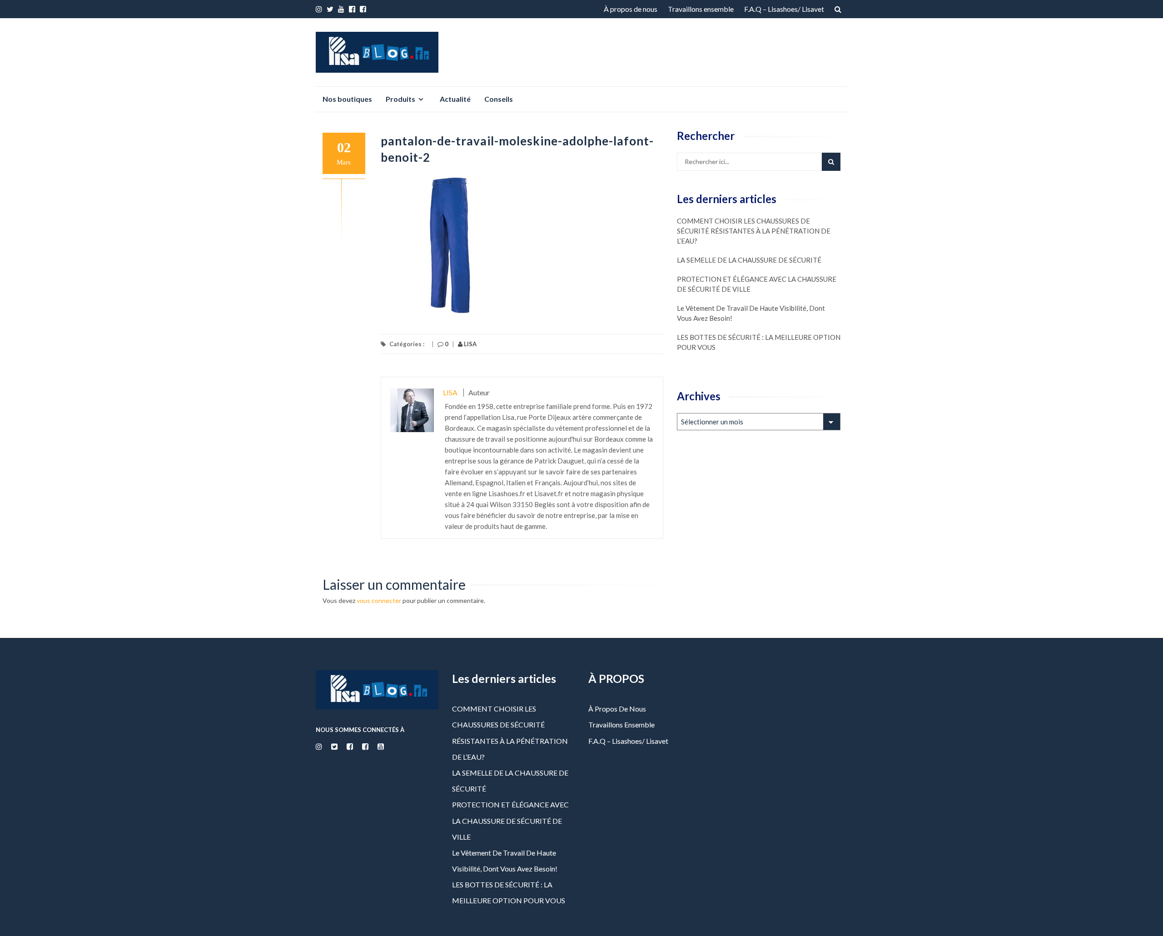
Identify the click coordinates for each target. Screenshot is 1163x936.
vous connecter (379, 600)
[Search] (831, 162)
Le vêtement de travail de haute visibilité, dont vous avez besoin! (751, 313)
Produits (400, 99)
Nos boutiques (347, 99)
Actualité (455, 99)
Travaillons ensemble (701, 9)
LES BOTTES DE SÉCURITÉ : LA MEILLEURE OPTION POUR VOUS (758, 342)
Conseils (498, 99)
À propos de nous (630, 9)
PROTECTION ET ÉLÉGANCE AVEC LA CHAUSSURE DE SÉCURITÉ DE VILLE (756, 284)
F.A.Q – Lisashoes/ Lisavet (784, 9)
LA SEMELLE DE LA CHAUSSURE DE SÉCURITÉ (749, 260)
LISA (469, 344)
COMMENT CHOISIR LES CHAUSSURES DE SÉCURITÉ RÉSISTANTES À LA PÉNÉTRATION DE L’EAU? (753, 231)
